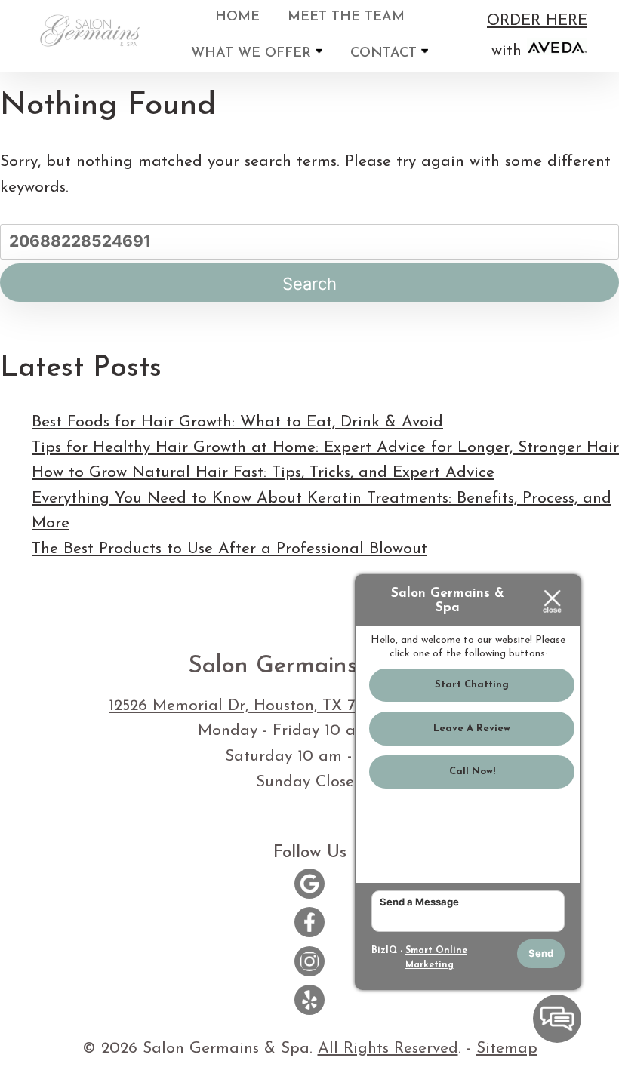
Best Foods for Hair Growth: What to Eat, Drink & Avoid (237, 422)
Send (540, 953)
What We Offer (253, 53)
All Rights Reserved (388, 1048)
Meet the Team (346, 17)
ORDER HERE (537, 21)
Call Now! (472, 771)
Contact (385, 53)
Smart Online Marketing (436, 958)
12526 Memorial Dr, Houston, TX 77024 (252, 706)
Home (237, 17)
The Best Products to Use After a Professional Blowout (229, 549)
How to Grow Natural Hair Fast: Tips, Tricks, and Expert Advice (263, 473)
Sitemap (506, 1048)
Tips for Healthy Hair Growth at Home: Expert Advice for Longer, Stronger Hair (325, 448)
